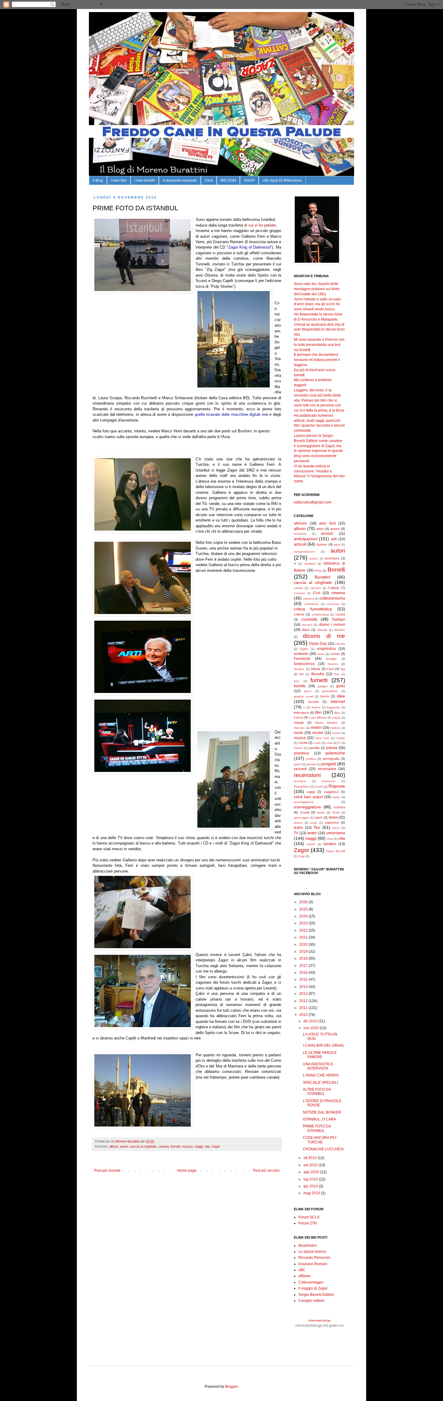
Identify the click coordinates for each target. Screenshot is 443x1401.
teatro (298, 828)
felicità (315, 669)
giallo (340, 686)
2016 (304, 972)
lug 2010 (311, 1179)
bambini (309, 563)
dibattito (339, 630)
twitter (312, 833)
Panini (298, 748)
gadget (323, 686)
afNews (304, 1276)
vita (207, 1146)
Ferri (330, 669)
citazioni (308, 598)
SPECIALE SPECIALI (320, 1082)
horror (324, 696)
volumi (310, 844)
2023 (304, 923)
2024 (304, 916)
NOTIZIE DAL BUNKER (322, 1112)
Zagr (301, 856)
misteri (316, 728)
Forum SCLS (308, 1217)
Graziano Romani (312, 1264)
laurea (316, 707)
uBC (302, 1270)
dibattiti (322, 630)
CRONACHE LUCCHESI (323, 1149)
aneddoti (300, 533)
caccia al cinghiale (143, 1146)
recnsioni (300, 781)
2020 (304, 944)
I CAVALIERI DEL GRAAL (323, 1045)
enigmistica (326, 649)
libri (318, 712)
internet (338, 701)
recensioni (307, 775)
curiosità (309, 619)
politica (311, 758)
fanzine (333, 664)
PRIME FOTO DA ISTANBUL (317, 1128)
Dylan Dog (318, 643)
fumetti (175, 1146)
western (329, 844)
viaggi (198, 1146)
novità (303, 742)
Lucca (298, 717)
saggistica (331, 792)
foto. (297, 681)
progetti (329, 763)
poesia (331, 748)
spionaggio (301, 817)
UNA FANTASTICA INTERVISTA (318, 1066)
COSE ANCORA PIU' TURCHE (320, 1140)
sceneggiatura (304, 802)
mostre (317, 733)
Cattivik (333, 588)
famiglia (331, 658)
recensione (327, 769)
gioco (308, 691)
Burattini (322, 577)
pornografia (331, 758)
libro (337, 712)
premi (297, 764)
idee (341, 696)
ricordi (319, 786)
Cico (316, 593)
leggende (333, 707)
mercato (299, 727)
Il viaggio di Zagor (313, 1288)
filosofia (317, 674)
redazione (328, 781)
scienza (339, 807)
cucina (340, 614)
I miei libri (119, 180)
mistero (335, 727)
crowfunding (320, 614)
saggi (311, 792)
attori (337, 544)
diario (306, 630)
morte (298, 733)
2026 (304, 902)
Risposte (336, 786)
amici (320, 529)
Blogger (231, 1386)
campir (298, 588)
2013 (304, 994)
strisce (298, 822)
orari (330, 742)
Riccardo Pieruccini (314, 1257)
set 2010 (311, 1165)
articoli (300, 544)
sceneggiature (307, 806)
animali (327, 533)
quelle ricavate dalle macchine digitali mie (231, 414)
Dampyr (338, 619)
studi (313, 822)
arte (334, 539)
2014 (304, 987)
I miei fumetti (144, 180)
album (113, 1146)
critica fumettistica (313, 608)
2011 (304, 1008)
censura (299, 593)
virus (330, 838)
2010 (304, 1015)
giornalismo (330, 691)
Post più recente (107, 1170)
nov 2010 (311, 1028)
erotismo (301, 654)
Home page (186, 1170)
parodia (314, 748)
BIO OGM (228, 180)
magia (336, 717)
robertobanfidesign (319, 1320)
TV (296, 833)
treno (336, 827)
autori (124, 1146)
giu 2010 (311, 1186)
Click (209, 180)
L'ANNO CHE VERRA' (321, 1075)
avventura (332, 558)
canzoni (315, 588)
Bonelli (336, 569)
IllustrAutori (307, 1245)
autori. (313, 558)
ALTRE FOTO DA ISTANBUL (317, 1091)
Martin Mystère (326, 722)
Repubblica (301, 786)
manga (299, 722)
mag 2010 (312, 1193)
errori (320, 654)
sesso (321, 812)
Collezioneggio (310, 1282)
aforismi (300, 523)
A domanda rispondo (180, 180)
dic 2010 (311, 1021)
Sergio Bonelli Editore (316, 1295)
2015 (304, 979)
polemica (301, 753)
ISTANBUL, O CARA (319, 1119)
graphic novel (303, 696)
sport (318, 817)
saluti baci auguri (308, 797)
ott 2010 (310, 1158)
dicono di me (324, 636)
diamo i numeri (332, 624)
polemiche (335, 753)
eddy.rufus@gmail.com (312, 502)
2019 (304, 951)
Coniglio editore (311, 1301)
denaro (307, 624)
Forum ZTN (307, 1223)
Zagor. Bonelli (335, 851)
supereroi (332, 822)
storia (333, 817)
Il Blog (98, 180)
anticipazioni (305, 538)
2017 (304, 966)
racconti (300, 769)
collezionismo (332, 598)
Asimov (321, 544)
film (301, 674)
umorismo (335, 832)
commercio (311, 604)
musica (187, 1146)
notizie (340, 738)
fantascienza (304, 664)
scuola (304, 812)
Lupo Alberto (318, 717)
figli (343, 669)
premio (311, 764)
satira (336, 797)
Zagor (216, 1146)
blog (318, 570)
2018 (304, 958)
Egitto (304, 648)
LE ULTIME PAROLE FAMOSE (320, 1055)
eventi (335, 654)
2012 (304, 1001)
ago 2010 (311, 1172)
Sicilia (336, 812)
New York (322, 738)
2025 (304, 909)
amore (335, 529)
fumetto (300, 686)
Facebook (302, 659)
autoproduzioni (304, 551)
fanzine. (299, 669)
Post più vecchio (266, 1170)
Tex (316, 827)
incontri (313, 702)
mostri (336, 733)
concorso (333, 604)
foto (337, 674)
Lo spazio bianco (312, 1251)
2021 (304, 937)
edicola (340, 643)
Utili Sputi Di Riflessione (282, 180)
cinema (163, 1146)
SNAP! (249, 180)
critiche (299, 614)
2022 (304, 930)
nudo (317, 742)
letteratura (301, 712)
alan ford (327, 523)
